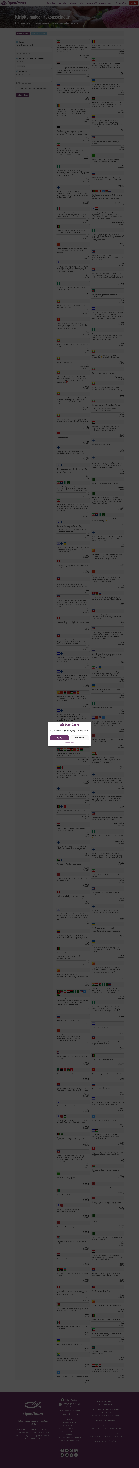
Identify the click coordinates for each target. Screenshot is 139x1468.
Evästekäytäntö (70, 742)
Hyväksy (59, 738)
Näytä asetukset (79, 738)
